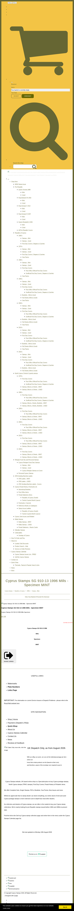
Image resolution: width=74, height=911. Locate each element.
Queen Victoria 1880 (24, 189)
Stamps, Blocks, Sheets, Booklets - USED (34, 405)
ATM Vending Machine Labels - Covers (30, 484)
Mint (23, 192)
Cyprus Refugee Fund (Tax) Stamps (29, 462)
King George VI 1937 (24, 214)
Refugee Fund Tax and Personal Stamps (27, 459)
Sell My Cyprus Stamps (22, 557)
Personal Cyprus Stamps (25, 473)
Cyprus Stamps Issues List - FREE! (25, 554)
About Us (14, 541)
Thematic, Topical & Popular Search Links (27, 565)
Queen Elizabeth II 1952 (25, 222)
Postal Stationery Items (25, 495)
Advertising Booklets (24, 489)
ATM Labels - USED (24, 481)
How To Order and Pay (18, 538)
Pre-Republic (19, 187)
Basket (16, 96)
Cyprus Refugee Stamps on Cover (32, 470)
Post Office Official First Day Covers (36, 270)
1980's (20, 260)
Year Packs (25, 257)
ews (10, 739)
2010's (20, 327)
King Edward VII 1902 (24, 197)
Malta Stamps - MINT (24, 522)
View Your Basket (30, 597)
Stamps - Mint (26, 238)
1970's (20, 246)
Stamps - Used (26, 241)
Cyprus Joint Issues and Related (24, 516)
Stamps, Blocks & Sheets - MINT (32, 387)
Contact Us (14, 559)
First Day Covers (27, 268)
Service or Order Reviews (22, 549)
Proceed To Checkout (42, 597)
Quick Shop (14, 562)
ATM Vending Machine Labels (23, 476)
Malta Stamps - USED (25, 524)
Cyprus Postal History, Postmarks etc (26, 487)
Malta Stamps (19, 519)
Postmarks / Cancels (24, 503)
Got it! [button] (65, 907)
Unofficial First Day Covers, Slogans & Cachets (40, 273)
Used (23, 195)
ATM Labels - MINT (24, 478)
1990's (20, 279)
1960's (20, 235)
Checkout (27, 96)
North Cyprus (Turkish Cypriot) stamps (26, 373)
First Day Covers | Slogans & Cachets (33, 243)
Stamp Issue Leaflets (24, 508)
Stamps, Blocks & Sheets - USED (32, 389)
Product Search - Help (21, 546)
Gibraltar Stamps (20, 530)
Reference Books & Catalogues (27, 505)
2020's (20, 351)
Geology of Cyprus (24, 535)
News (13, 568)
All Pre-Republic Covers (25, 230)
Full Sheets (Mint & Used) (29, 297)
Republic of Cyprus (20, 233)
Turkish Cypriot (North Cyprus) (31, 500)
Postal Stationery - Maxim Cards (28, 527)
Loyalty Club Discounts (22, 543)
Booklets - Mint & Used (29, 295)
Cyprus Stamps (8, 591)
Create (16, 895)
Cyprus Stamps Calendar (18, 551)
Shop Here (14, 181)
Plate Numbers (14, 687)
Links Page (12, 690)
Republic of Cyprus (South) (30, 497)
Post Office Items (23, 492)
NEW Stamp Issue (20, 184)
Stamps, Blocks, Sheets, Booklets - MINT (34, 403)
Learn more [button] (6, 908)
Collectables (18, 532)
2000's (20, 303)
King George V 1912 (24, 206)
